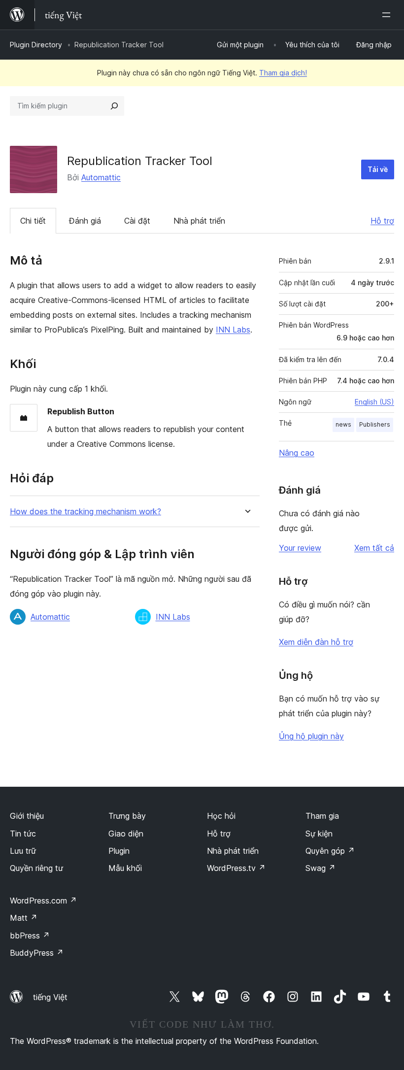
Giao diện (125, 833)
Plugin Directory (36, 44)
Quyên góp (330, 851)
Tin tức (23, 833)
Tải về (378, 169)
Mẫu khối (125, 868)
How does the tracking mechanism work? (85, 511)
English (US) (374, 402)
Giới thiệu (27, 816)
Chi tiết (33, 221)
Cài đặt (137, 221)
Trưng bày (127, 816)
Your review (300, 548)
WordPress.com (43, 900)
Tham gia (322, 816)
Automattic (101, 177)
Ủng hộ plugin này (311, 736)
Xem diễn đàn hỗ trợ (316, 642)
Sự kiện (319, 833)
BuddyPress (37, 953)
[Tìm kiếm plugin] (114, 106)
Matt (23, 918)
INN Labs (233, 329)
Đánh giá (85, 221)
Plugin (119, 851)
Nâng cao (296, 453)
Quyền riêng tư (36, 868)
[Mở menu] (388, 15)
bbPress (30, 935)
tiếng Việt (50, 997)
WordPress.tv (236, 868)
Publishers (374, 424)
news (343, 424)
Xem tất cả (374, 548)
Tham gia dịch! (283, 72)
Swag (320, 868)
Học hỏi (221, 816)
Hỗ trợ (382, 221)
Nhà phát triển (199, 221)
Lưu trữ (23, 851)
